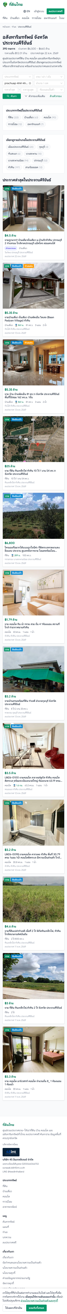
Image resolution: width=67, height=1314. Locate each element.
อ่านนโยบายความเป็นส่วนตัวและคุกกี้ (39, 1300)
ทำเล (14, 26)
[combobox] (16, 76)
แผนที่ (6, 1227)
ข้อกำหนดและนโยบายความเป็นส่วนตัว (22, 1262)
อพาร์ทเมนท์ (50, 18)
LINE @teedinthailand (13, 1171)
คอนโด (25, 18)
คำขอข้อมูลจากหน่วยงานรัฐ (16, 1278)
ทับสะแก (14, 153)
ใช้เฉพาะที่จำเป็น (13, 1308)
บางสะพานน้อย (18, 160)
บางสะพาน (34, 153)
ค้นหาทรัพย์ (8, 1221)
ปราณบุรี (40, 160)
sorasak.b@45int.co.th (14, 1167)
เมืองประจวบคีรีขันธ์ (21, 147)
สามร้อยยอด (33, 167)
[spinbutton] (10, 89)
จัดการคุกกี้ (8, 1283)
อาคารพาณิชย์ (10, 1207)
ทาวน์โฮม (36, 18)
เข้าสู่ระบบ (39, 11)
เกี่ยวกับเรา (8, 1257)
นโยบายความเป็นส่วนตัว (15, 1267)
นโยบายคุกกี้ (9, 1273)
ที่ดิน (5, 18)
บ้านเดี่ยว (14, 18)
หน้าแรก (6, 26)
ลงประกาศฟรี (55, 11)
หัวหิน (14, 167)
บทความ (7, 1237)
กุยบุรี (43, 147)
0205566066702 (30, 1163)
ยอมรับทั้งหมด (36, 1308)
